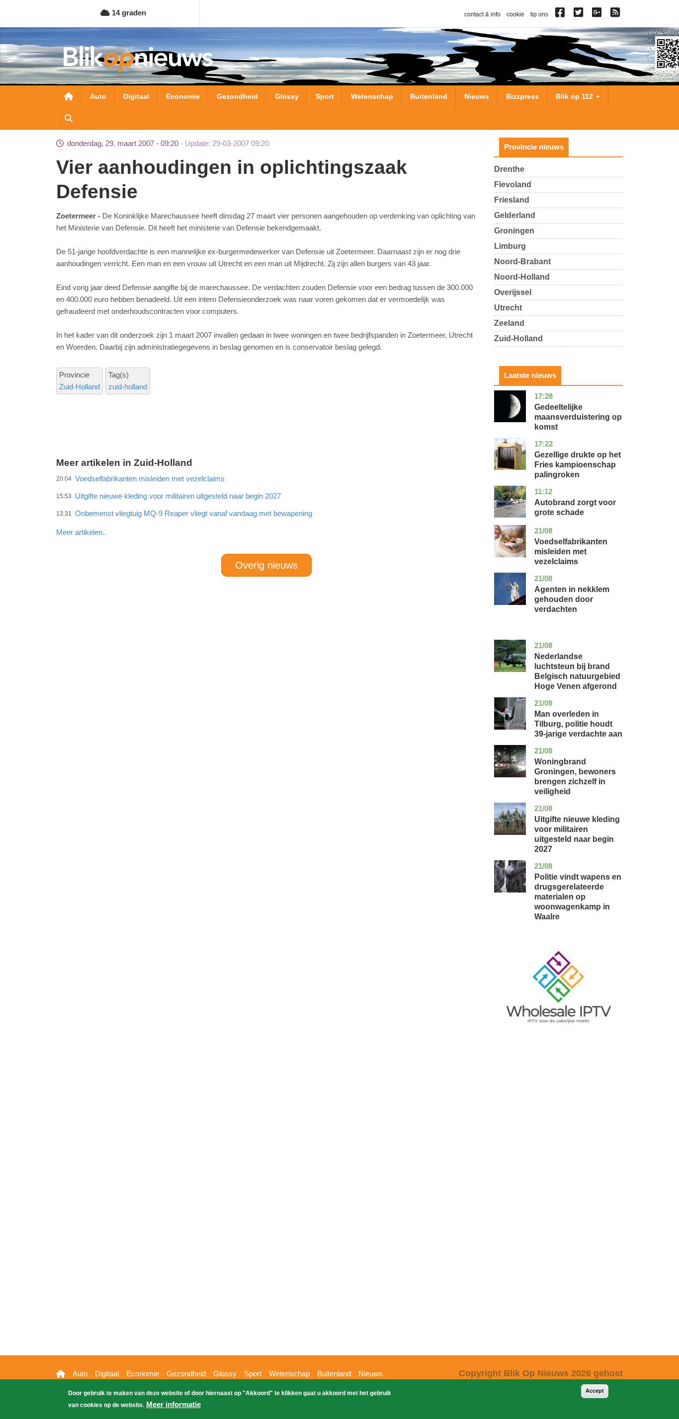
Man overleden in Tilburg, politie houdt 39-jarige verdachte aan (578, 724)
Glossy (287, 96)
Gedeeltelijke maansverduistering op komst (578, 417)
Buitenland (428, 96)
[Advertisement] (266, 510)
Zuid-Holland (79, 386)
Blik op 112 (575, 96)
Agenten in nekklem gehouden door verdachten (571, 599)
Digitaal (136, 96)
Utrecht (508, 307)
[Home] (138, 59)
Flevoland (512, 184)
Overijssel (512, 292)
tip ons (539, 14)
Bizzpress (522, 96)
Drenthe (509, 169)
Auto (98, 96)
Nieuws (476, 96)
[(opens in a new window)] (561, 14)
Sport (325, 96)
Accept (595, 1391)
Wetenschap (372, 96)
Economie (183, 96)
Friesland (511, 200)
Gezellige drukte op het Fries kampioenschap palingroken (577, 464)
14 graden (128, 12)
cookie (515, 14)
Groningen (514, 230)
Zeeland (509, 323)
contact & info (482, 14)
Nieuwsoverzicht (68, 96)
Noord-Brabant (522, 261)
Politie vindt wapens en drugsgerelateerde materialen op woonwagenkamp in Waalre (577, 897)
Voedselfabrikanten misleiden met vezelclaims (570, 551)
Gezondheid (237, 96)
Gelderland (514, 215)
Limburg (510, 246)
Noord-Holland (522, 277)
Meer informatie (173, 1404)
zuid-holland (127, 386)
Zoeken (69, 118)
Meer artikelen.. (81, 532)
